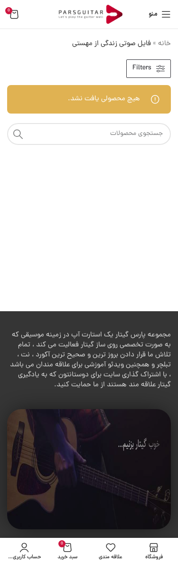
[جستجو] (18, 134)
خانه (164, 43)
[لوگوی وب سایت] (89, 15)
